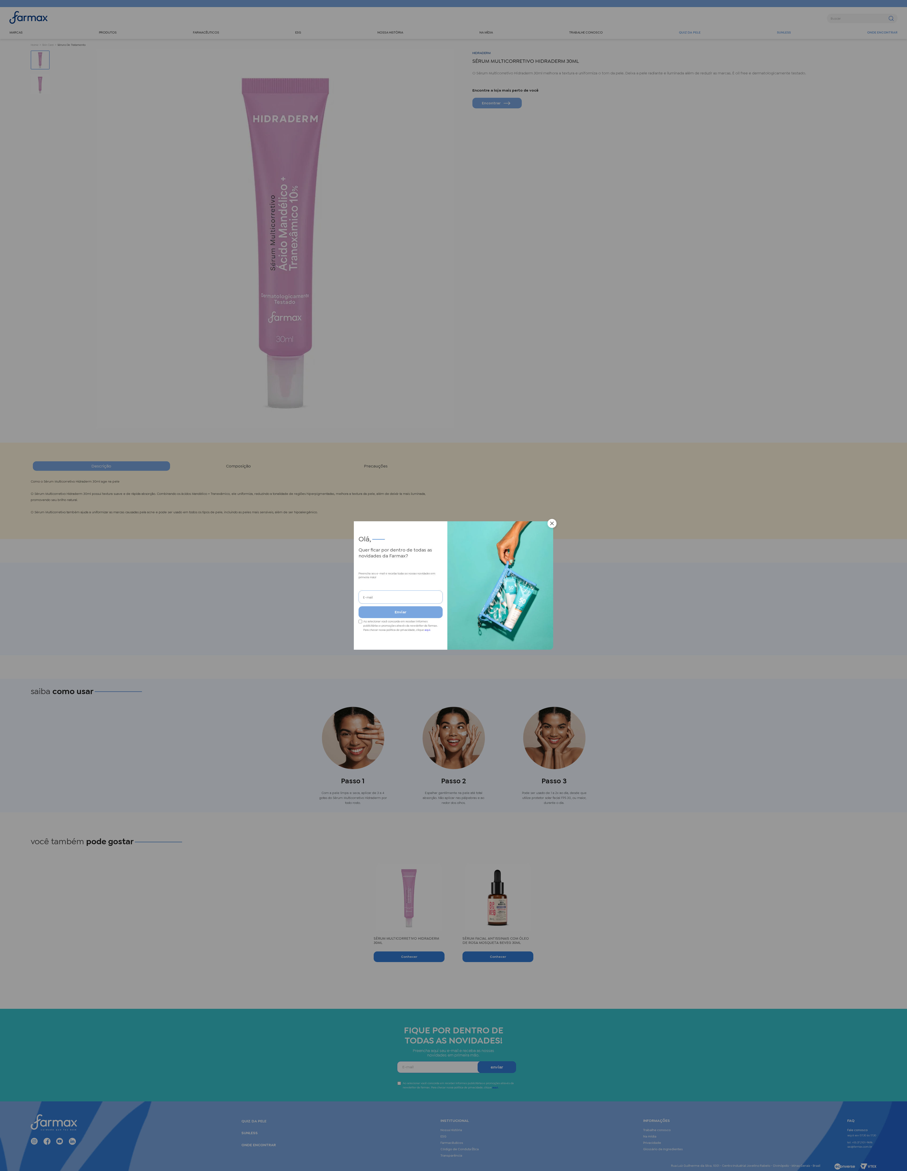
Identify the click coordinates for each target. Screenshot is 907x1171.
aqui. (428, 630)
